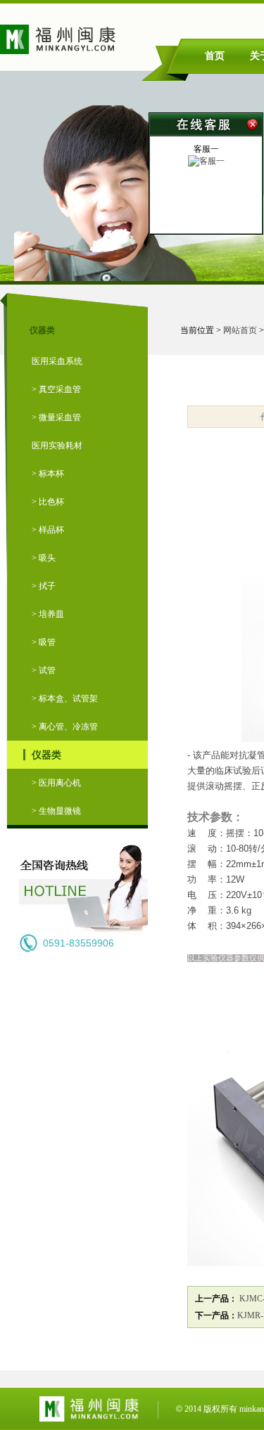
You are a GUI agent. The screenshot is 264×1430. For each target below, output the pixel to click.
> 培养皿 (48, 614)
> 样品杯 (48, 530)
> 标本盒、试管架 (65, 698)
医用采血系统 (57, 361)
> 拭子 (44, 586)
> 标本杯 (48, 474)
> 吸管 (44, 642)
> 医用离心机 (56, 783)
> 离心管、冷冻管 (65, 727)
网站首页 (240, 330)
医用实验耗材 (57, 445)
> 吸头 (44, 558)
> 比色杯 (48, 502)
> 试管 (44, 670)
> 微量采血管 (56, 417)
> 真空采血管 (56, 389)
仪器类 (46, 754)
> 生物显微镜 (56, 811)
